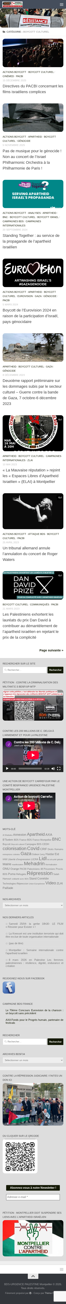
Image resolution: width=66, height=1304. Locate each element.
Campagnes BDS (13, 221)
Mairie (7, 864)
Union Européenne (37, 884)
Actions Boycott (14, 72)
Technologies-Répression (15, 883)
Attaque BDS (36, 534)
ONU (6, 868)
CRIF (43, 849)
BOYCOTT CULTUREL (41, 72)
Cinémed (8, 76)
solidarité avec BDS (20, 879)
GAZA (38, 296)
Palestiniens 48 (35, 869)
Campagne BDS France (18, 1003)
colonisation (14, 848)
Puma (11, 873)
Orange (14, 868)
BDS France (20, 840)
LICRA (34, 859)
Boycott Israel (47, 217)
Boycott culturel (17, 844)
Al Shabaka (7, 835)
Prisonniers (49, 869)
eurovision (25, 296)
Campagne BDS (33, 844)
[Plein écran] (59, 768)
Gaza (26, 853)
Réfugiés (21, 874)
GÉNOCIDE (23, 141)
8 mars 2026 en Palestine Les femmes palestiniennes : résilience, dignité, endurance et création (35, 962)
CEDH (45, 844)
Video (50, 883)
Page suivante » (51, 650)
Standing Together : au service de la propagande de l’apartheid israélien (31, 241)
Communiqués (39, 604)
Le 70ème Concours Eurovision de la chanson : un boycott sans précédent (35, 1012)
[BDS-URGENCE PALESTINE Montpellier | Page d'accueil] (15, 4)
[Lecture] (7, 768)
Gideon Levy (38, 854)
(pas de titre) (16, 943)
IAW (5, 859)
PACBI (19, 76)
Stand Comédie (39, 878)
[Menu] (61, 4)
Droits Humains (55, 849)
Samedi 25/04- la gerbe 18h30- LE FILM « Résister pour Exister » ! (35, 925)
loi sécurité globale (55, 859)
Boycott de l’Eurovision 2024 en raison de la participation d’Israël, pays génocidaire (30, 316)
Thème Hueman (53, 1293)
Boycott (7, 844)
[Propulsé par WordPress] (30, 1293)
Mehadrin (34, 863)
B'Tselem (8, 839)
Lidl (43, 858)
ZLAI (30, 460)
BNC (5, 217)
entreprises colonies (11, 854)
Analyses (34, 213)
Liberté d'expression (19, 859)
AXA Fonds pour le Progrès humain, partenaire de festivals (35, 1021)
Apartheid (35, 136)
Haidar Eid (52, 854)
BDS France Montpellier (39, 840)
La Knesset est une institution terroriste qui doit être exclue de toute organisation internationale (35, 935)
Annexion (19, 834)
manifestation (17, 864)
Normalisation (51, 864)
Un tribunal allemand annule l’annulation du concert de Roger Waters (30, 554)
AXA (48, 834)
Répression (40, 873)
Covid (33, 848)
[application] (33, 755)
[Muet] (53, 768)
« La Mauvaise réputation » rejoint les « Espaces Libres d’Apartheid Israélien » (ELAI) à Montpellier (31, 476)
